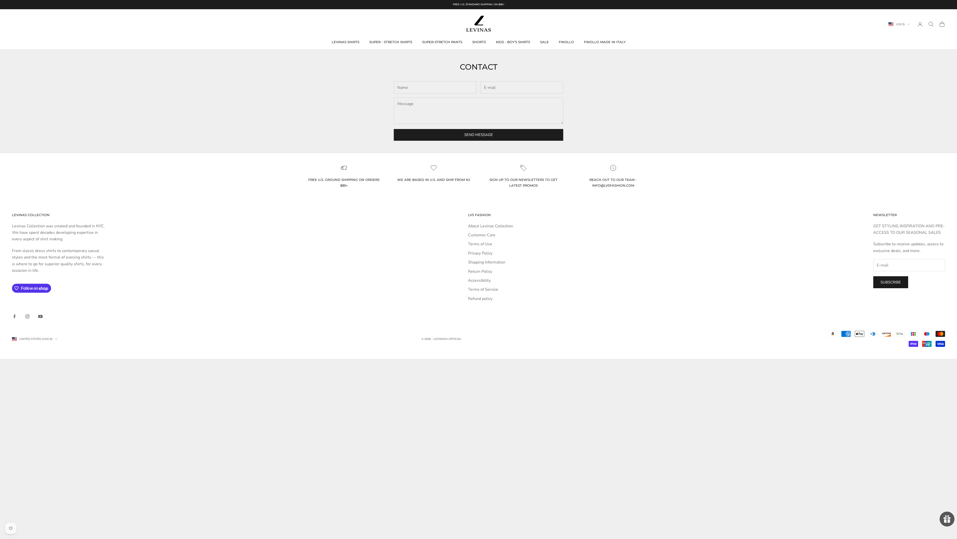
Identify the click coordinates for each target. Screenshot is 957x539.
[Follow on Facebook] (14, 316)
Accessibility (479, 280)
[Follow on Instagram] (27, 316)
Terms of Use (480, 244)
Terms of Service (483, 289)
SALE (544, 42)
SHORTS (479, 42)
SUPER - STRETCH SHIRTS (390, 42)
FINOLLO (566, 42)
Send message (478, 134)
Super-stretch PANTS (442, 42)
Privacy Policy (480, 253)
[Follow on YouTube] (40, 316)
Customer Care (481, 235)
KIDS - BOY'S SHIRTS (513, 42)
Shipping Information (486, 262)
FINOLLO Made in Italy (605, 42)
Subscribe (890, 282)
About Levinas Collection (490, 226)
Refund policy (480, 298)
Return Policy (480, 271)
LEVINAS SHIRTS (345, 42)
